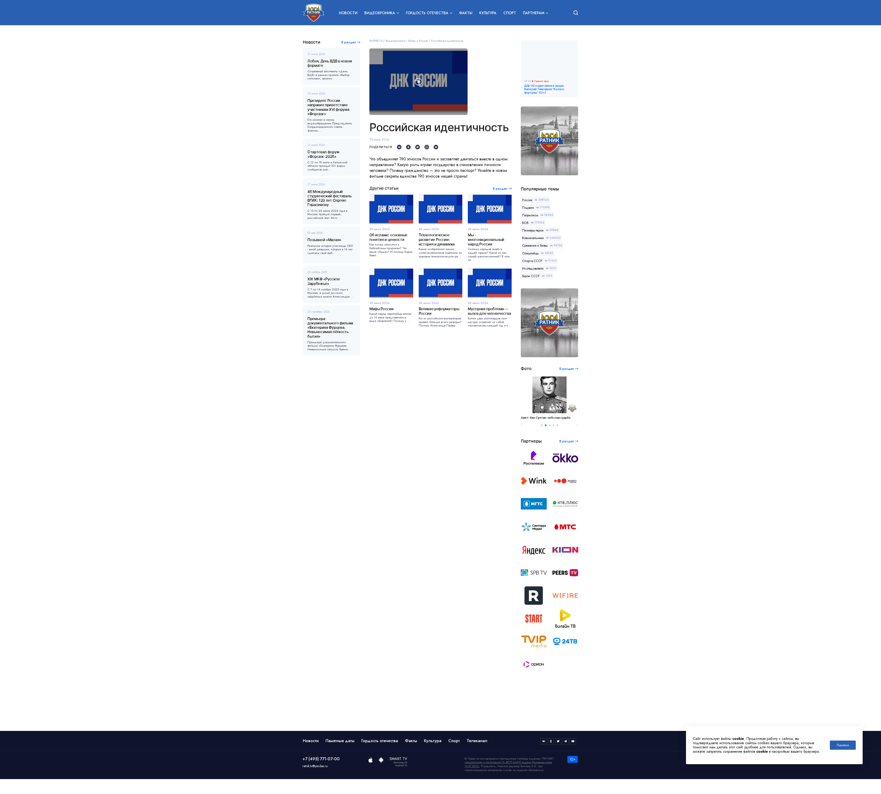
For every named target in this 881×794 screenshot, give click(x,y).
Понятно (843, 745)
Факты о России (418, 41)
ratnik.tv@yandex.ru (315, 766)
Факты (465, 13)
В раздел (348, 42)
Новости (348, 13)
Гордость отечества (379, 741)
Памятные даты (340, 741)
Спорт (509, 13)
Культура (487, 13)
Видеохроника (395, 41)
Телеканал (477, 741)
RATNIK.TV (376, 41)
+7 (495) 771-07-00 (321, 759)
